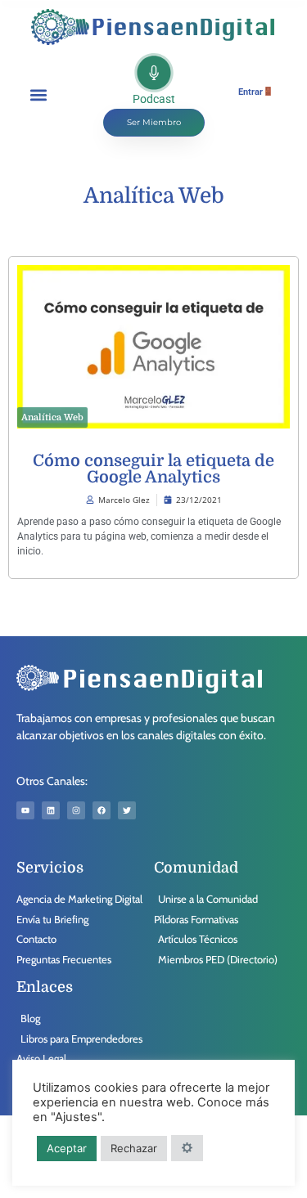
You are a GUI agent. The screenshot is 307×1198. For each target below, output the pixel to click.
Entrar (250, 92)
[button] (38, 94)
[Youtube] (25, 810)
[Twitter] (127, 810)
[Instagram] (76, 810)
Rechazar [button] (134, 1148)
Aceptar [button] (67, 1148)
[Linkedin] (51, 810)
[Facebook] (102, 810)
